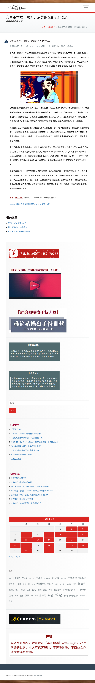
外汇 (29, 584)
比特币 (40, 590)
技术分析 (68, 584)
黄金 (11, 601)
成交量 (62, 584)
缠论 (11, 595)
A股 (10, 578)
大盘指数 (41, 584)
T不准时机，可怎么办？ (17, 223)
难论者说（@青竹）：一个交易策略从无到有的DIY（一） (33, 491)
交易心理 (55, 578)
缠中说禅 (83, 590)
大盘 (33, 584)
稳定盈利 (57, 590)
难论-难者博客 (38, 675)
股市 (21, 596)
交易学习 (47, 578)
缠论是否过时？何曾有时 (17, 227)
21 (49, 545)
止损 (28, 590)
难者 (31, 46)
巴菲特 (56, 584)
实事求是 (50, 584)
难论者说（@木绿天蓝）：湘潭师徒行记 (26, 503)
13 (38, 540)
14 (49, 540)
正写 (34, 590)
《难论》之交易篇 (18, 434)
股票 (27, 595)
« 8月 (11, 557)
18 (15, 545)
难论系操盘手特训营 (71, 596)
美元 (16, 596)
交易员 (39, 578)
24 (83, 545)
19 (26, 545)
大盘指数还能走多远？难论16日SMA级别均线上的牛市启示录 (34, 442)
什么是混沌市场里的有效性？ (19, 231)
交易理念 (69, 46)
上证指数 (16, 578)
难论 (58, 595)
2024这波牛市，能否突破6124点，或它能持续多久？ (31, 486)
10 (83, 534)
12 (26, 540)
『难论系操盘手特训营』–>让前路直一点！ (27, 438)
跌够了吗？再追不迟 (18, 478)
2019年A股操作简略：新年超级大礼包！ (26, 446)
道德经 (42, 595)
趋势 (36, 596)
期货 (23, 590)
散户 (17, 590)
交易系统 (82, 578)
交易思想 (63, 578)
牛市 (50, 590)
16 (72, 540)
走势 (32, 596)
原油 (20, 584)
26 (26, 551)
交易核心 (62, 46)
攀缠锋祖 (11, 590)
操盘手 (81, 583)
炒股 (45, 590)
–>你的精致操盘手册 (33, 434)
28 (49, 551)
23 (72, 545)
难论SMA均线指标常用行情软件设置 (25, 450)
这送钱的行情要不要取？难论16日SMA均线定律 (29, 495)
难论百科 (51, 27)
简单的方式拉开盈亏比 (70, 590)
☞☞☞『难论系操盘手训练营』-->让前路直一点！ (30, 204)
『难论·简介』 (16, 429)
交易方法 (55, 46)
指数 (74, 584)
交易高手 (12, 584)
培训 (24, 584)
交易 (24, 577)
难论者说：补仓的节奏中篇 (21, 482)
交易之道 (31, 578)
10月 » (17, 557)
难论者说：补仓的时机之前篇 (22, 499)
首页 (43, 27)
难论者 (82, 596)
